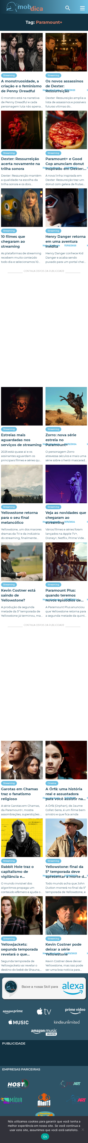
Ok (45, 1136)
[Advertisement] (44, 331)
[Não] (83, 1129)
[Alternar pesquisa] (67, 8)
